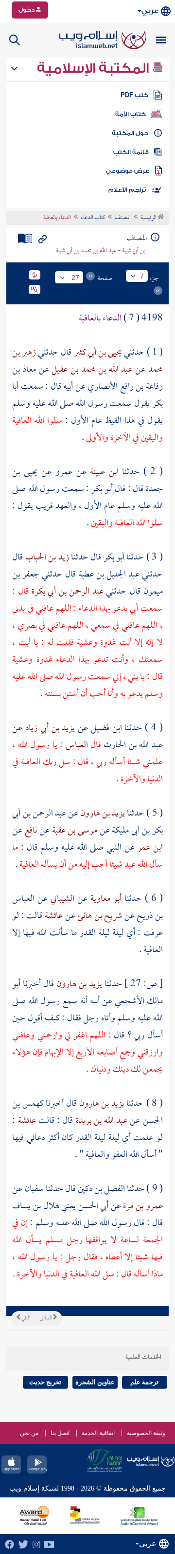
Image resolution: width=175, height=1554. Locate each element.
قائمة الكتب (131, 152)
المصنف (123, 218)
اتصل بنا (60, 1433)
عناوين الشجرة (95, 1382)
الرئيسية (149, 218)
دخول (27, 9)
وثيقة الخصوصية (146, 1433)
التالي (25, 1318)
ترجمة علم (144, 1382)
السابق (46, 1318)
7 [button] (142, 276)
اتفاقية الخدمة (98, 1433)
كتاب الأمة (130, 114)
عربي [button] (149, 11)
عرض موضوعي (127, 170)
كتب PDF (134, 95)
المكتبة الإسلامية (94, 68)
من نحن (29, 1433)
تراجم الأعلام (127, 189)
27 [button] (75, 277)
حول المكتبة (130, 133)
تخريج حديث (45, 1382)
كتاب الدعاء (93, 218)
